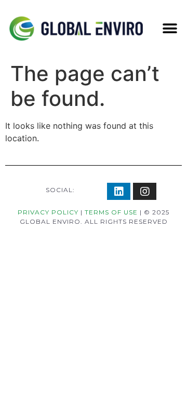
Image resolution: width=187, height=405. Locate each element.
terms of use (111, 212)
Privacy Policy (48, 212)
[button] (169, 28)
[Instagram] (144, 191)
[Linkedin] (118, 191)
